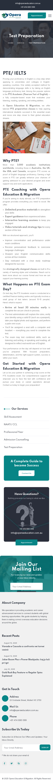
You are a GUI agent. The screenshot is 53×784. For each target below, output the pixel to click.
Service (20, 43)
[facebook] (4, 763)
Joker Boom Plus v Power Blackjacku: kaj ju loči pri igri (26, 661)
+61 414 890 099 (27, 7)
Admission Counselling (16, 440)
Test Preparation (13, 447)
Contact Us (26, 473)
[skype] (18, 763)
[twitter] (11, 763)
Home (10, 43)
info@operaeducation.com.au (27, 3)
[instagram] (25, 763)
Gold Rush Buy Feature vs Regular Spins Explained (22, 674)
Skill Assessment (13, 417)
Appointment (37, 15)
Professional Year (13, 432)
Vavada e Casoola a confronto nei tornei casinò (23, 648)
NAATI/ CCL (10, 424)
